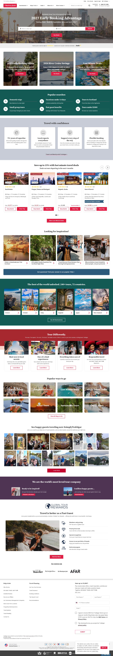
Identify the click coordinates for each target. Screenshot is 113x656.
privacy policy (82, 625)
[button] (12, 645)
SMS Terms (101, 617)
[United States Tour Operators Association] (62, 654)
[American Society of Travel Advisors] (72, 654)
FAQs (85, 1)
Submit (82, 632)
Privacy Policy (82, 619)
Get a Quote (90, 1)
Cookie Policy (94, 651)
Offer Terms (77, 592)
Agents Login (97, 1)
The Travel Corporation (29, 636)
